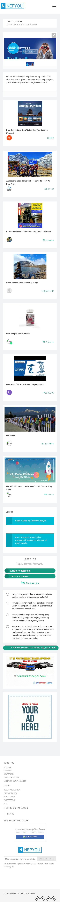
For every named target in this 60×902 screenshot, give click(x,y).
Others (20, 22)
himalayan (11, 435)
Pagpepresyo (9, 800)
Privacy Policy (10, 793)
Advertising (9, 774)
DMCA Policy (9, 797)
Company (8, 767)
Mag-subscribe (46, 859)
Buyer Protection (12, 790)
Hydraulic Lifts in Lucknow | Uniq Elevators (25, 384)
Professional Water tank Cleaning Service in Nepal (29, 232)
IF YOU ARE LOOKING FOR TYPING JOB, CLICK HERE (33, 648)
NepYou (10, 814)
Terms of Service (11, 778)
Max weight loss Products (18, 334)
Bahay (10, 22)
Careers (7, 771)
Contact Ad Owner (19, 577)
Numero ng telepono (20, 571)
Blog (6, 804)
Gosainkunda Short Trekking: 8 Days (22, 283)
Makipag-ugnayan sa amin (15, 781)
